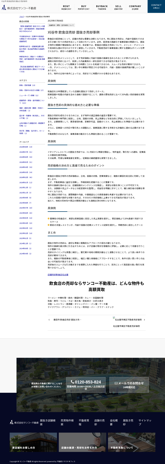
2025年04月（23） (26, 223)
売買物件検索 (67, 422)
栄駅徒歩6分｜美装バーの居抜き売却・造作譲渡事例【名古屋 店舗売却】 (32, 59)
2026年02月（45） (26, 177)
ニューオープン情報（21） (29, 95)
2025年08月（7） (25, 203)
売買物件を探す (84, 7)
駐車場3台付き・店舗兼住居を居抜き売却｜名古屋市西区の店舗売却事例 (31, 49)
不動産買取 (102, 7)
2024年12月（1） (25, 243)
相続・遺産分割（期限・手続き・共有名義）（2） (31, 109)
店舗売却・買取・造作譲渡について (61, 25)
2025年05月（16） (26, 218)
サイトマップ (145, 422)
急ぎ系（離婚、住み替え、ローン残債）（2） (31, 132)
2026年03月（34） (26, 172)
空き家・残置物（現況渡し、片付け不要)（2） (31, 116)
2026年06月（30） (26, 157)
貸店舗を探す (66, 7)
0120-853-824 (86, 385)
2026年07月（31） (26, 152)
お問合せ (156, 6)
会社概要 (135, 7)
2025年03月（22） (26, 228)
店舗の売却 (118, 7)
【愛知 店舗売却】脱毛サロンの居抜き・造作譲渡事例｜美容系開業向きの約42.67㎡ (32, 28)
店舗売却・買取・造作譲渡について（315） (31, 101)
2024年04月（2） (25, 253)
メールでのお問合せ (131, 385)
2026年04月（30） (26, 167)
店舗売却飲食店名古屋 (58, 274)
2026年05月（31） (26, 162)
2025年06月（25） (26, 213)
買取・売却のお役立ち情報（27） (32, 90)
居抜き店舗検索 (47, 422)
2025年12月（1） (25, 187)
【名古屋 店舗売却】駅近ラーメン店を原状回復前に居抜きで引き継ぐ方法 (32, 69)
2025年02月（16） (26, 233)
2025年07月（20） (26, 208)
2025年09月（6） (25, 197)
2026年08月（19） (26, 147)
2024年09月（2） (25, 248)
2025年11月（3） (25, 192)
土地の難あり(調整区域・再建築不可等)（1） (32, 124)
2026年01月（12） (26, 182)
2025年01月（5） (25, 238)
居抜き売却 (128, 422)
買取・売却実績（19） (27, 85)
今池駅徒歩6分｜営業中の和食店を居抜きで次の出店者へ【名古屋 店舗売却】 (31, 39)
